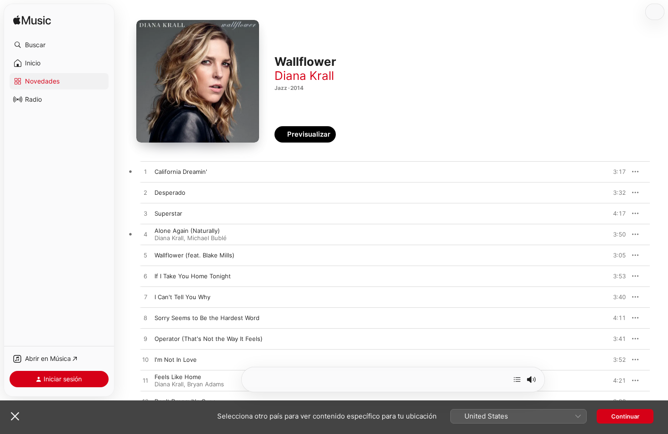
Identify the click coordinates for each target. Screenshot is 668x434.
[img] (32, 20)
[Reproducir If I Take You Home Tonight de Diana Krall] (145, 276)
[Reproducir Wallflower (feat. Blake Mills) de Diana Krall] (145, 256)
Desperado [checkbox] (170, 192)
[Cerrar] (15, 416)
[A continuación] (517, 379)
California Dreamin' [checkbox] (181, 171)
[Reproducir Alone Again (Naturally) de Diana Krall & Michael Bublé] (145, 235)
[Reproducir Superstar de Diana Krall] (145, 214)
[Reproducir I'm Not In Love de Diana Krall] (145, 360)
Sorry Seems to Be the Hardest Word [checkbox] (207, 317)
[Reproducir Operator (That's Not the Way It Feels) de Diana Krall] (145, 339)
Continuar (625, 416)
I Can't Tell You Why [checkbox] (182, 297)
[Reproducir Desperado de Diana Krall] (145, 193)
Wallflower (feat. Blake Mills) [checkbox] (194, 255)
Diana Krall (304, 76)
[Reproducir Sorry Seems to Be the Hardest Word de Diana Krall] (145, 318)
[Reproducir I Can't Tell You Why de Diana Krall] (145, 297)
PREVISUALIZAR (608, 171)
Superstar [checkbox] (168, 213)
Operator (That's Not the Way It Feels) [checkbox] (209, 338)
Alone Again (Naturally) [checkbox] (187, 230)
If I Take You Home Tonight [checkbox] (193, 276)
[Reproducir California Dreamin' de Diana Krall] (145, 172)
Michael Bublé (207, 238)
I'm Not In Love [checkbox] (176, 359)
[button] (59, 45)
